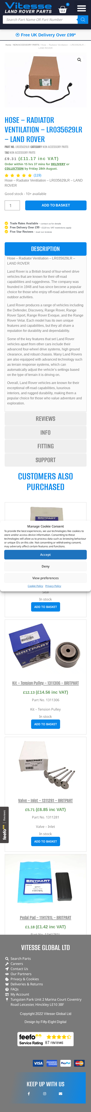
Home (8, 45)
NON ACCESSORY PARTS (26, 45)
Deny (46, 566)
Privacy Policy (53, 586)
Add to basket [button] (45, 607)
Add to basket (56, 205)
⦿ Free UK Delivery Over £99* (45, 35)
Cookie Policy (35, 586)
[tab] (46, 249)
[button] (81, 8)
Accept (45, 554)
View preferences (45, 578)
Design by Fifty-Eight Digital (45, 1022)
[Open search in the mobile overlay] (45, 19)
